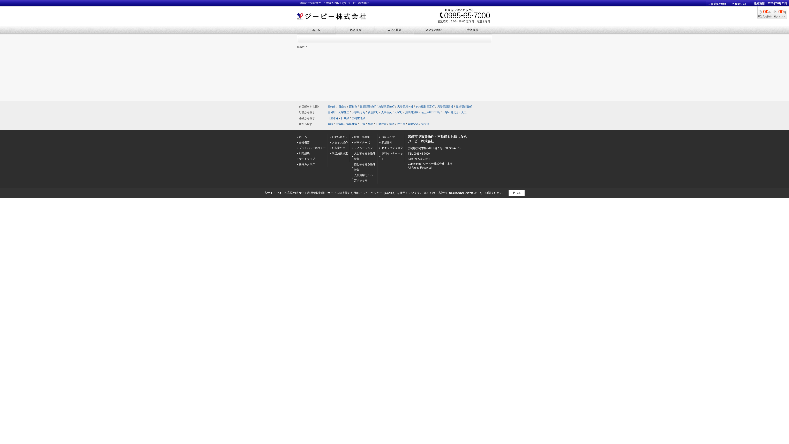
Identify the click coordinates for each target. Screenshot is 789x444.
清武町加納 (412, 112)
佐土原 (401, 124)
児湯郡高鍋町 (368, 106)
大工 (464, 112)
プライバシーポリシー (312, 147)
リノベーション (363, 147)
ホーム (303, 137)
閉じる (517, 192)
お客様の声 (338, 147)
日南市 (342, 106)
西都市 (353, 106)
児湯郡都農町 (464, 106)
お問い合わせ (340, 137)
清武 (391, 124)
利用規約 (304, 153)
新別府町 (373, 112)
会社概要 (304, 142)
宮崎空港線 (358, 118)
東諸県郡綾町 (386, 106)
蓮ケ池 (425, 124)
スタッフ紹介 (340, 142)
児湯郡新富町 (445, 106)
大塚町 (398, 112)
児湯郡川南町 (405, 106)
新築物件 (387, 142)
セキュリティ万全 (392, 147)
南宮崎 (340, 124)
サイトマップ (307, 158)
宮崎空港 (413, 124)
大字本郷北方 (451, 112)
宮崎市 (332, 106)
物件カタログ (307, 164)
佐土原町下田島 (430, 112)
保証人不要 (388, 137)
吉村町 (332, 112)
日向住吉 (381, 124)
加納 (370, 124)
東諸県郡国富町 (425, 106)
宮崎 (330, 124)
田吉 (362, 124)
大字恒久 (386, 112)
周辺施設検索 (340, 153)
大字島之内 (358, 112)
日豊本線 (333, 118)
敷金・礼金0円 (362, 137)
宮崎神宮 (351, 124)
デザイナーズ (362, 142)
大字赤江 (343, 112)
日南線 (345, 118)
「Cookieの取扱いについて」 (463, 193)
